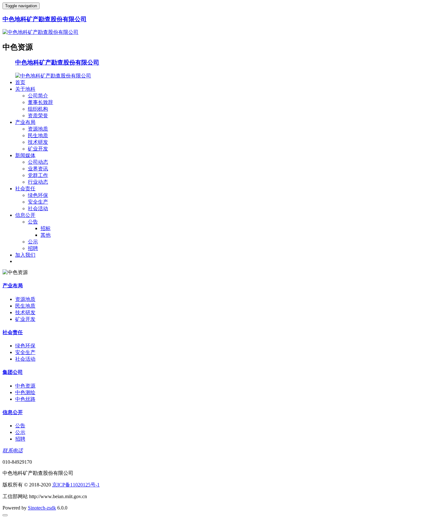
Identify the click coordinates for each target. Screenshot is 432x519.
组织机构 (38, 109)
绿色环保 (38, 195)
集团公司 (13, 372)
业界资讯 (38, 168)
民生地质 (38, 135)
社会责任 (25, 188)
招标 (45, 228)
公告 (33, 221)
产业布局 (25, 122)
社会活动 (38, 208)
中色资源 (25, 385)
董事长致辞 (40, 102)
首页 (20, 82)
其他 (45, 235)
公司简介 (38, 95)
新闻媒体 (25, 155)
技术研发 (38, 142)
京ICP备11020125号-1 (76, 484)
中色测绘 (25, 392)
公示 (33, 241)
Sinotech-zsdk (42, 507)
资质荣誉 (38, 115)
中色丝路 (25, 399)
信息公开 (25, 215)
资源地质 (38, 128)
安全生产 (38, 202)
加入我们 (25, 255)
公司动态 (38, 162)
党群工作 (38, 175)
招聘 (33, 248)
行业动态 (38, 182)
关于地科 (25, 89)
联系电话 (13, 450)
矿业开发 (38, 148)
